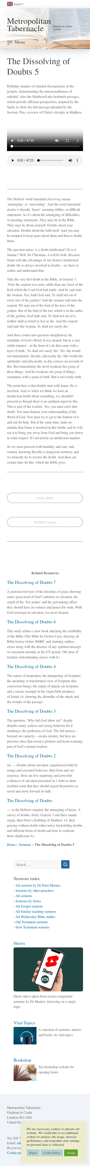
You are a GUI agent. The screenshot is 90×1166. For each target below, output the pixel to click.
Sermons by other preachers (35, 890)
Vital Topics (24, 1023)
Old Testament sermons (32, 922)
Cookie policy (16, 1152)
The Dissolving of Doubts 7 (31, 582)
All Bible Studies (45, 522)
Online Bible (45, 498)
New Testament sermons (32, 927)
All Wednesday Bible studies (35, 916)
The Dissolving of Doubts (29, 800)
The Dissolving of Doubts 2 (31, 756)
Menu (20, 42)
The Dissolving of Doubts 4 (31, 666)
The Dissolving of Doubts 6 (31, 622)
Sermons (25, 844)
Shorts (19, 943)
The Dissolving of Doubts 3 (31, 711)
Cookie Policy (51, 1153)
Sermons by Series (28, 901)
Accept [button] (71, 1153)
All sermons (24, 895)
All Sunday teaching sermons (36, 911)
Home (11, 844)
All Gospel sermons (29, 906)
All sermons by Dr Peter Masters (38, 885)
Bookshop (22, 1060)
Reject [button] (33, 1153)
